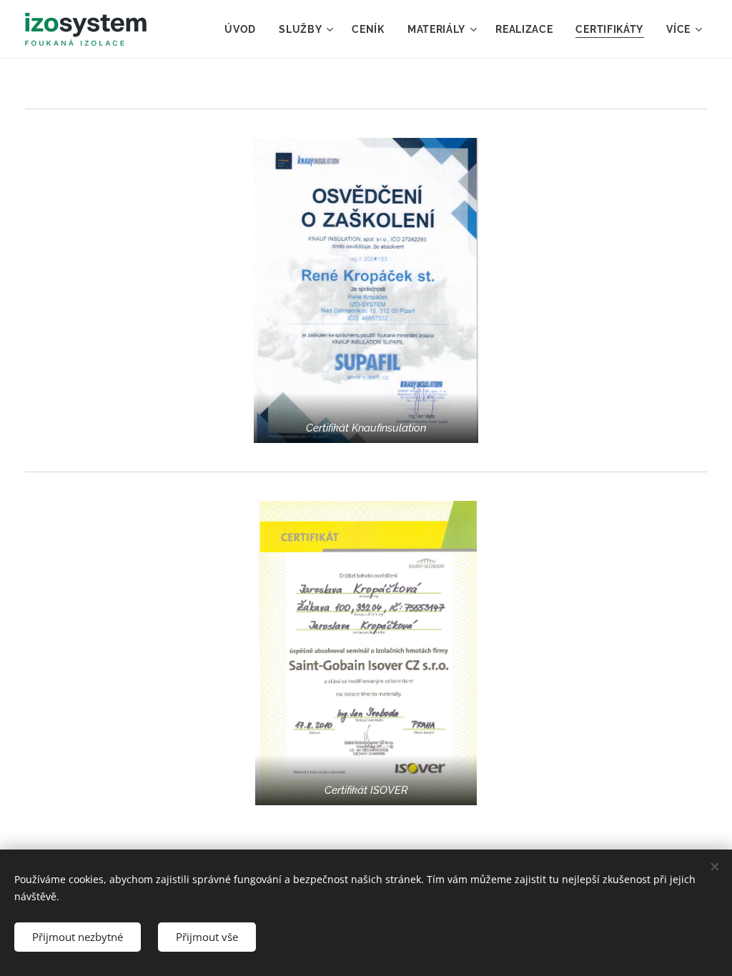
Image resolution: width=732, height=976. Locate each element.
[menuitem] (244, 29)
